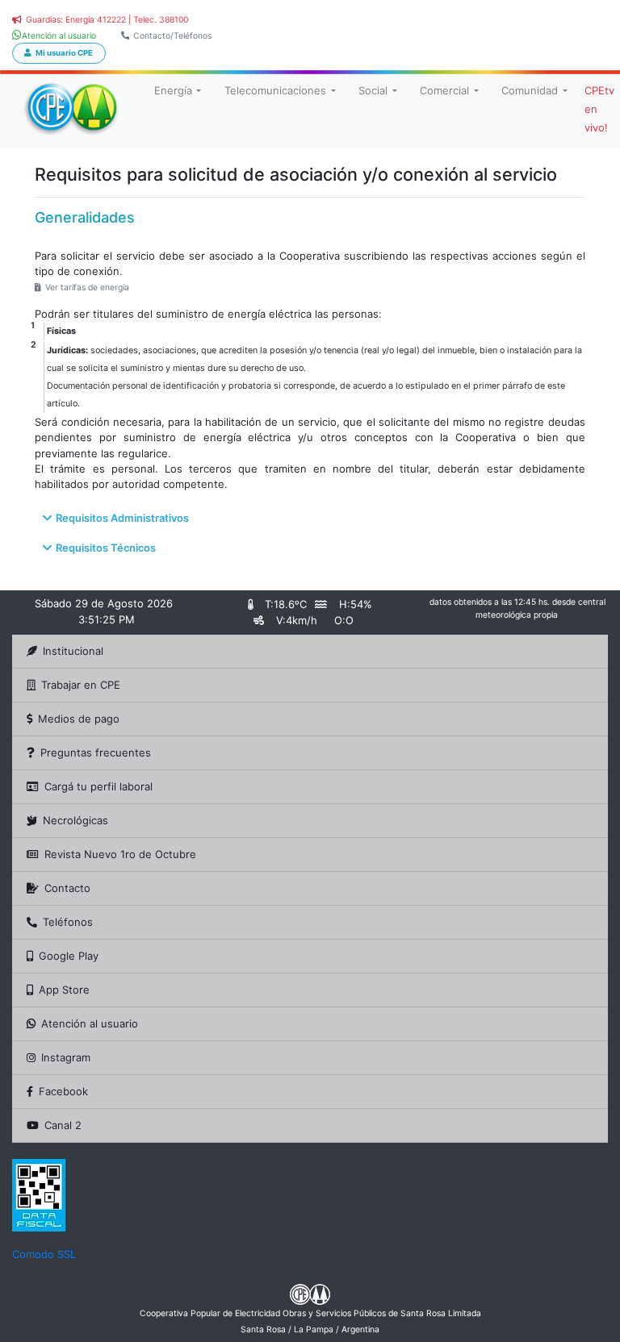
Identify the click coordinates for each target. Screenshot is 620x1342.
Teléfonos (68, 921)
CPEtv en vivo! (599, 109)
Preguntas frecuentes (95, 752)
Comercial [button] (444, 90)
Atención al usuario (89, 1023)
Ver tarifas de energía (87, 287)
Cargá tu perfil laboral (98, 786)
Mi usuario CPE (64, 52)
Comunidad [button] (529, 90)
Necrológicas (75, 820)
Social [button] (373, 90)
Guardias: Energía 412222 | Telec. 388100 (107, 20)
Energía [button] (173, 90)
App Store (64, 989)
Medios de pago (78, 718)
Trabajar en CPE (80, 684)
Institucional (73, 650)
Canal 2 (63, 1125)
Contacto (67, 887)
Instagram (65, 1057)
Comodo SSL (44, 1254)
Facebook (63, 1091)
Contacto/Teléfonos (172, 36)
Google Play (68, 955)
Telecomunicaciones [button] (275, 90)
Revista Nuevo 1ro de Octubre (120, 854)
